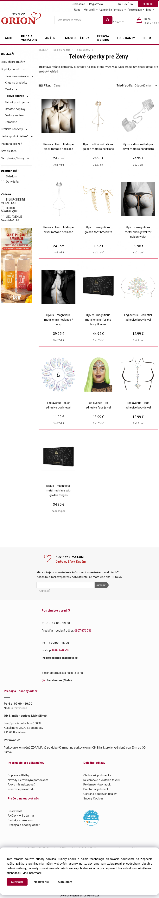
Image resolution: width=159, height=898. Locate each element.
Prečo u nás (135, 9)
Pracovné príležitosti (21, 789)
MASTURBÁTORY (77, 38)
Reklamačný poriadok (97, 784)
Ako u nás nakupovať (21, 784)
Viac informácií (31, 873)
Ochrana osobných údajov (100, 794)
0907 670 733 (83, 630)
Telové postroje (15, 102)
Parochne (11, 122)
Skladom (11, 176)
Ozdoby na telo (14, 115)
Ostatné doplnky (15, 109)
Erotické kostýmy (12, 129)
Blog (148, 9)
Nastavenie (41, 882)
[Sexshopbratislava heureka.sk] (91, 817)
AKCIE (9, 38)
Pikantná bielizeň (11, 144)
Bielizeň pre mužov (13, 62)
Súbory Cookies (93, 798)
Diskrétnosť (15, 811)
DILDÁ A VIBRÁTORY (29, 38)
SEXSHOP (148, 4)
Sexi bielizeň (8, 151)
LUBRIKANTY (126, 38)
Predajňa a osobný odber (24, 825)
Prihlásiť (101, 585)
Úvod (77, 9)
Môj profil (89, 9)
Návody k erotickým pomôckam (28, 780)
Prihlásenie (78, 4)
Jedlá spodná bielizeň (14, 136)
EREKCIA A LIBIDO (103, 38)
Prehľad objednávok (96, 789)
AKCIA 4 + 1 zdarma (21, 815)
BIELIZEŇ (7, 54)
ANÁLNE (51, 38)
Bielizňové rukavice (17, 76)
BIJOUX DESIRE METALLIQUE (13, 201)
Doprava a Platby (18, 775)
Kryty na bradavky (16, 82)
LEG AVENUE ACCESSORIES (11, 218)
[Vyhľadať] (49, 20)
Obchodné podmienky (97, 775)
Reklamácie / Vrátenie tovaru (101, 780)
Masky (9, 89)
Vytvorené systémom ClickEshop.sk (79, 895)
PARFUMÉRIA (125, 4)
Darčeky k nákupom (20, 820)
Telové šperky (14, 96)
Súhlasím (17, 882)
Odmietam (65, 882)
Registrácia (96, 4)
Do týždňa (12, 181)
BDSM (147, 38)
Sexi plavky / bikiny (12, 158)
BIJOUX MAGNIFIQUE (9, 210)
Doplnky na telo (10, 69)
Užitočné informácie (111, 9)
